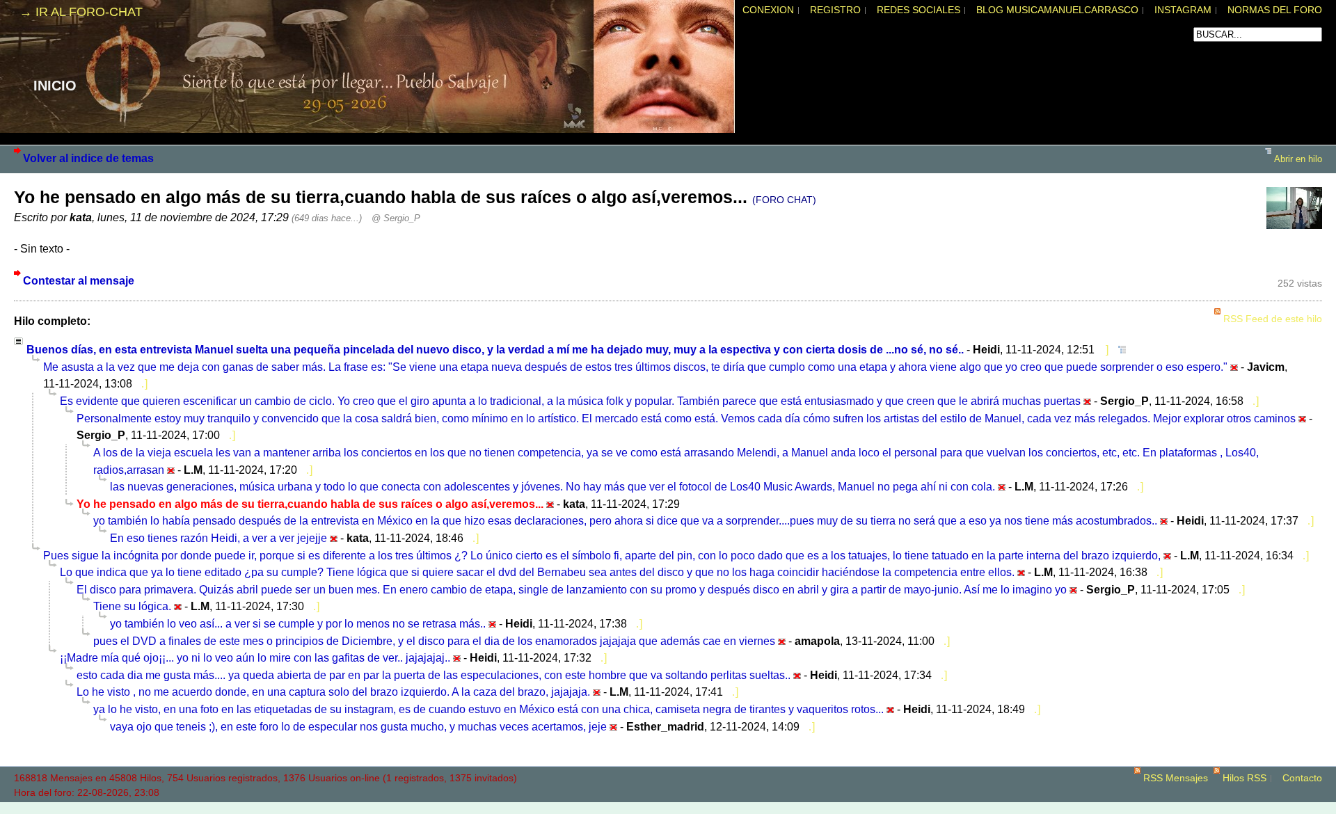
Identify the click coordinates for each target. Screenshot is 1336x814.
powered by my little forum (668, 807)
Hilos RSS (1244, 778)
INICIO (55, 85)
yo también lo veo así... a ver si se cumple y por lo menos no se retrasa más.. (298, 623)
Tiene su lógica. (132, 606)
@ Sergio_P (396, 218)
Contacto (1302, 778)
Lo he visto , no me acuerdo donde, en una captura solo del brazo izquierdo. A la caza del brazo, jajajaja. (333, 691)
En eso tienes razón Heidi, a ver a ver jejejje (218, 538)
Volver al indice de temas (88, 158)
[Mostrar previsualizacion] (1102, 349)
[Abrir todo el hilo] (1118, 349)
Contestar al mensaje (78, 280)
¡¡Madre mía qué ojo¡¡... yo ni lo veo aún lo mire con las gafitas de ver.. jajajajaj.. (255, 657)
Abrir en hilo (1298, 159)
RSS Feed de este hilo (1272, 319)
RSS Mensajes (1175, 778)
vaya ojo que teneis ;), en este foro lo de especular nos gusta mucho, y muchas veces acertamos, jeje (358, 726)
